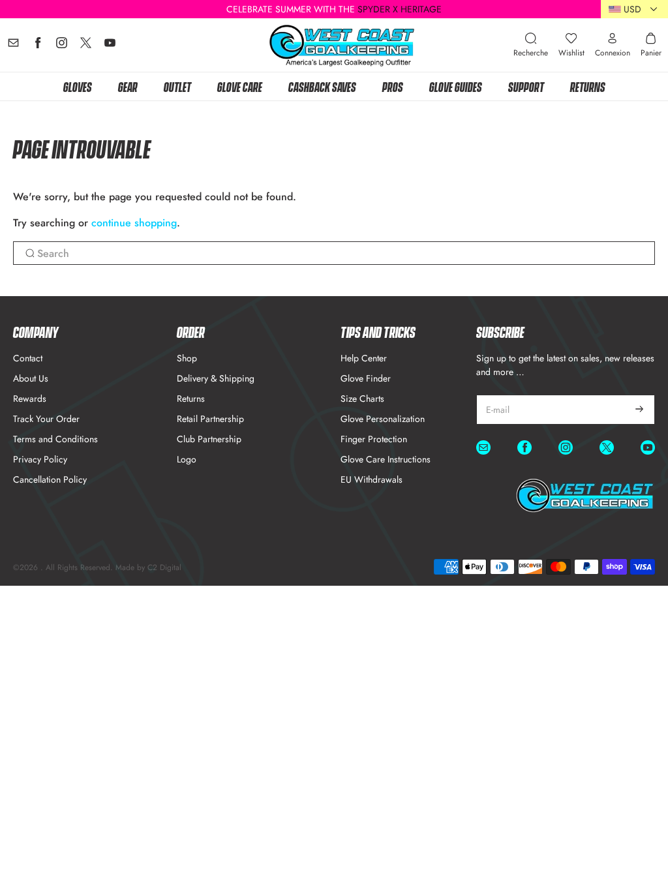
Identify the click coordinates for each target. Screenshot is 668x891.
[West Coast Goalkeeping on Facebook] (37, 45)
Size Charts (362, 398)
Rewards (29, 398)
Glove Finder (366, 378)
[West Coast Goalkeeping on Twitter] (86, 45)
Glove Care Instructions (386, 459)
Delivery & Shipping (215, 378)
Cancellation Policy (50, 479)
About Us (30, 378)
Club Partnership (209, 439)
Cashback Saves (322, 86)
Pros (392, 86)
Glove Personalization (383, 418)
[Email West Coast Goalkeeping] (13, 45)
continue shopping (134, 222)
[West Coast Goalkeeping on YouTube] (110, 45)
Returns (587, 86)
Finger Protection (374, 439)
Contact (27, 358)
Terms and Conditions (55, 439)
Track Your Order (46, 418)
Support (526, 86)
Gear (128, 86)
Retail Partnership (210, 418)
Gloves (77, 86)
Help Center (364, 358)
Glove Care (239, 86)
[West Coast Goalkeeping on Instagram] (61, 45)
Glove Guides (455, 86)
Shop (187, 358)
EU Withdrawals (371, 479)
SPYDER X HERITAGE (399, 9)
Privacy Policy (40, 459)
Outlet (177, 86)
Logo (186, 459)
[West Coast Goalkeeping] (342, 45)
